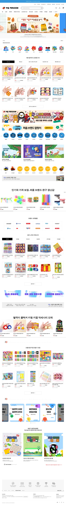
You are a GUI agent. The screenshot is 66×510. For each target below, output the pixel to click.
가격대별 (41, 11)
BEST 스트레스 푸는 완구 (33, 61)
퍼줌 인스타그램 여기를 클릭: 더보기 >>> (54, 464)
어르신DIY (28, 239)
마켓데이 (10, 11)
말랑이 (56, 11)
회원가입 (38, 4)
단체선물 (45, 11)
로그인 (35, 4)
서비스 (9, 490)
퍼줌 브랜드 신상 (57, 61)
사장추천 (7, 239)
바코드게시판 (58, 4)
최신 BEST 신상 (45, 61)
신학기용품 (48, 239)
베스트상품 (31, 11)
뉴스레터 (62, 4)
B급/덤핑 (38, 239)
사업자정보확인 (25, 496)
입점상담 (23, 490)
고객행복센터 (49, 4)
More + (62, 40)
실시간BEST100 (24, 11)
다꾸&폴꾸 (58, 239)
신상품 (6, 11)
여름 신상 (20, 61)
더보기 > (65, 192)
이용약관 (12, 490)
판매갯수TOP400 (17, 11)
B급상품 (50, 11)
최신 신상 (8, 61)
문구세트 (36, 11)
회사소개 (5, 490)
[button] (65, 23)
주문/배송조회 (43, 4)
